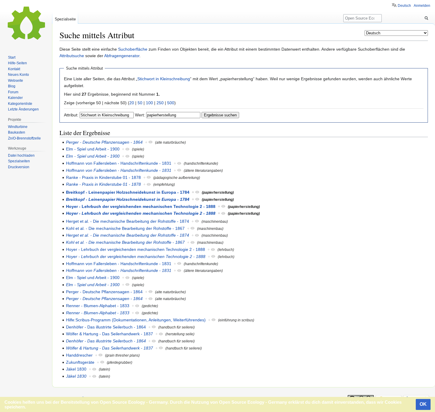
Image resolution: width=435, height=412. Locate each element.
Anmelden (422, 6)
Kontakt (14, 69)
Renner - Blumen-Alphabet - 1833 (97, 305)
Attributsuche (71, 55)
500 (170, 102)
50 (140, 102)
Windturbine (18, 127)
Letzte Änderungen (23, 109)
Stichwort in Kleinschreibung (163, 78)
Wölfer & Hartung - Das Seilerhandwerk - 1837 (109, 333)
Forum (13, 92)
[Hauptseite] (26, 23)
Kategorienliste (20, 104)
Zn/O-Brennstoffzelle (24, 138)
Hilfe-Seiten (17, 63)
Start (11, 57)
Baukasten (16, 132)
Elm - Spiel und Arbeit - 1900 (93, 149)
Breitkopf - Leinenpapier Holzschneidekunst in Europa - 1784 (127, 192)
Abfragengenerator (121, 55)
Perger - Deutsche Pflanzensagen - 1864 (104, 142)
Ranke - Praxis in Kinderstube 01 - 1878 (103, 177)
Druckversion (18, 167)
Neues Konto (18, 75)
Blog (11, 86)
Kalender (15, 98)
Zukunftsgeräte (80, 362)
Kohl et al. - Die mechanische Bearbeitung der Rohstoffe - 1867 (125, 228)
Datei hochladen (21, 155)
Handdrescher (79, 355)
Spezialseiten (19, 161)
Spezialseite (65, 19)
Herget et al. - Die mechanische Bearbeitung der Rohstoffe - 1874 (127, 221)
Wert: (140, 115)
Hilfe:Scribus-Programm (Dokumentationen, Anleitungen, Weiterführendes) (136, 320)
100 (149, 102)
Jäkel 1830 (76, 369)
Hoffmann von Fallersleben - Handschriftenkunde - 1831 (118, 163)
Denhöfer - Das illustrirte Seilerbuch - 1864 (106, 327)
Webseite (15, 80)
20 (131, 102)
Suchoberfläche (132, 49)
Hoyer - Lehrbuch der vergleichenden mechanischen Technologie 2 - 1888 (140, 206)
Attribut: (71, 115)
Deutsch (404, 6)
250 (160, 102)
